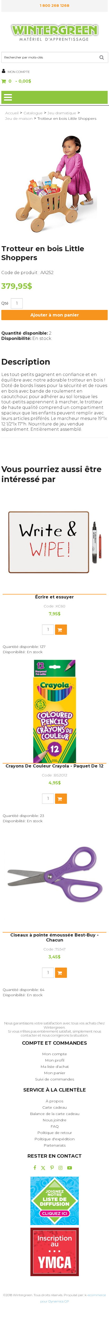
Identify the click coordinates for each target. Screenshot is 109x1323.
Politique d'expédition (54, 1139)
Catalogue (33, 113)
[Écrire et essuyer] (54, 542)
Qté (4, 303)
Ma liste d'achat (54, 1066)
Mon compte (54, 1054)
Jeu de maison (19, 118)
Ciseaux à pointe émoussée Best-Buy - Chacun (54, 938)
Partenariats (55, 1145)
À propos (54, 1101)
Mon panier (54, 1073)
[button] (54, 82)
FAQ (55, 1126)
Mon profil (54, 1060)
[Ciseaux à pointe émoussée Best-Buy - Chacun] (54, 880)
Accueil (12, 113)
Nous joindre (54, 1120)
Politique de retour (54, 1132)
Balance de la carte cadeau (54, 1113)
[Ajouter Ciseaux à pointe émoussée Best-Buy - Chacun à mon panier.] (61, 973)
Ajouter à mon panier (54, 315)
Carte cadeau (54, 1107)
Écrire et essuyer (54, 596)
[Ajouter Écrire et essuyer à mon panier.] (61, 630)
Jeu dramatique (62, 113)
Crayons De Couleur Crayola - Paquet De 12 (54, 766)
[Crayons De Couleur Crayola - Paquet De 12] (54, 711)
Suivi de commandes (54, 1079)
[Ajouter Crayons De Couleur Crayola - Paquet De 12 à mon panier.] (61, 799)
